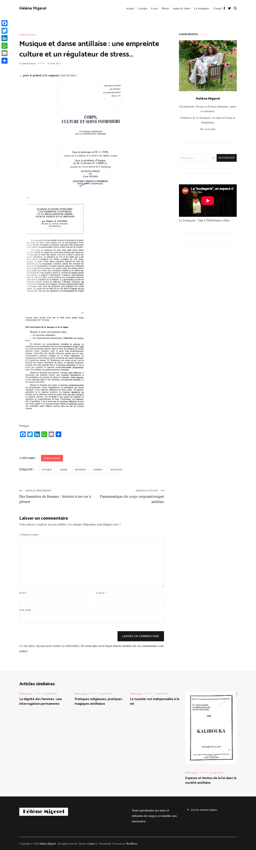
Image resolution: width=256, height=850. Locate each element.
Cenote (91, 843)
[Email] (4, 53)
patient (98, 469)
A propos (142, 8)
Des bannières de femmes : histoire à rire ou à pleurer (55, 496)
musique (80, 469)
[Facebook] (4, 23)
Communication (27, 63)
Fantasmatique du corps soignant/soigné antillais (132, 496)
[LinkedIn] (4, 38)
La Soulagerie (202, 8)
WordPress (131, 843)
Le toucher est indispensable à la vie (154, 701)
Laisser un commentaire (140, 636)
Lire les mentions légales (204, 809)
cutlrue (47, 469)
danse (63, 469)
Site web (25, 610)
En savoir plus (208, 129)
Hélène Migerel (32, 8)
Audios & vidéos (181, 8)
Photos (165, 8)
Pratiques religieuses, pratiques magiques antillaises (98, 701)
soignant (116, 469)
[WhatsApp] (4, 45)
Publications (27, 34)
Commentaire (29, 534)
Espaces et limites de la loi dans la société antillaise (210, 780)
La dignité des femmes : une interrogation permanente (40, 701)
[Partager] (4, 60)
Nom (23, 592)
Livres (154, 8)
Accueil (130, 8)
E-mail (101, 592)
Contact (218, 8)
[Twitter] (4, 30)
